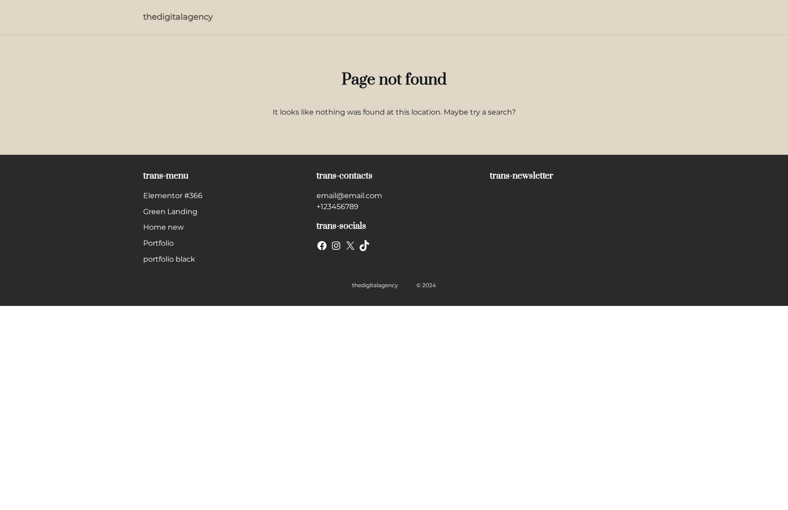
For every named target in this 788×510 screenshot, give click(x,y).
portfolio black (169, 259)
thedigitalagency (178, 17)
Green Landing (170, 211)
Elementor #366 (172, 195)
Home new (163, 227)
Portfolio (158, 243)
